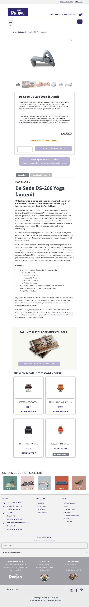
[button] (10, 21)
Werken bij (41, 509)
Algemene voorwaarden (71, 515)
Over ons (41, 503)
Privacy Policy (68, 518)
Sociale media (42, 512)
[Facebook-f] (76, 590)
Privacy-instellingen (36, 601)
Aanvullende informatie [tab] (41, 175)
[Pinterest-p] (81, 590)
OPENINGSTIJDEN (66, 2)
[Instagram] (71, 590)
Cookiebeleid (68, 521)
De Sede (21, 32)
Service (66, 506)
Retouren (67, 512)
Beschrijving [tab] (23, 175)
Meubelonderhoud (70, 509)
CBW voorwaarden (69, 503)
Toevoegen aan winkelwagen (53, 149)
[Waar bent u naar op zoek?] (79, 21)
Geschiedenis (42, 506)
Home (14, 32)
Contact (78, 2)
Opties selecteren (61, 454)
